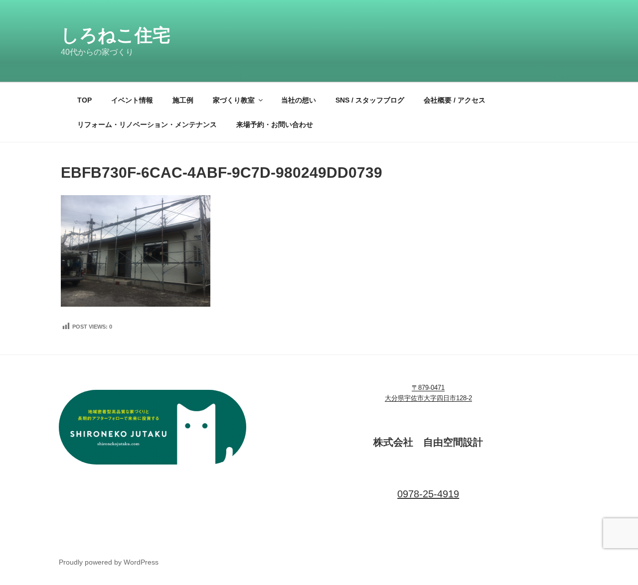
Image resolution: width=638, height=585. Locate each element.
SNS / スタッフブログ (369, 100)
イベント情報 (132, 100)
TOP (84, 100)
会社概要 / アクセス (454, 100)
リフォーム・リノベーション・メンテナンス (147, 124)
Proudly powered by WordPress (109, 562)
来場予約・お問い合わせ (274, 124)
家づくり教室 (234, 100)
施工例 (182, 100)
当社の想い (298, 100)
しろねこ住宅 (115, 35)
